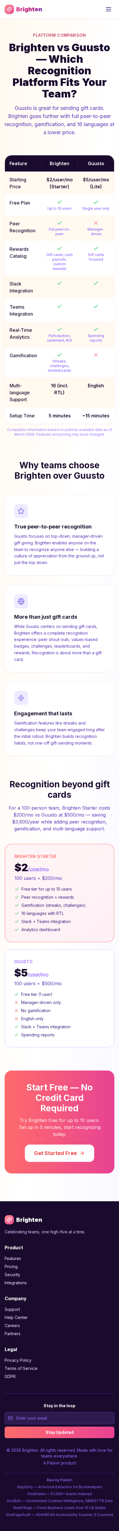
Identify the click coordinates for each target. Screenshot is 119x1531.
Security (12, 1274)
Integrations (16, 1282)
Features (13, 1258)
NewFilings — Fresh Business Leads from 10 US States (59, 1508)
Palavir (53, 1462)
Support (12, 1309)
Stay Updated (60, 1432)
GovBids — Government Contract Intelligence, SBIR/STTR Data (60, 1501)
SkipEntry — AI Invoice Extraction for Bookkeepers (59, 1487)
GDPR (10, 1376)
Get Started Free (55, 1153)
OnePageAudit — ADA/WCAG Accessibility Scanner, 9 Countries (60, 1514)
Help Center (16, 1317)
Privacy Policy (18, 1360)
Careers (12, 1325)
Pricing (11, 1266)
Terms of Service (21, 1368)
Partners (13, 1333)
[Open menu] (108, 9)
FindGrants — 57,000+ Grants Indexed (59, 1494)
